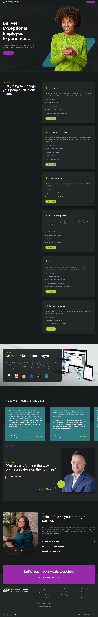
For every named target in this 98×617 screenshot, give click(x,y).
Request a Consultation (49, 577)
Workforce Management (45, 595)
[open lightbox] (61, 484)
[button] (24, 2)
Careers (83, 595)
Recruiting (64, 595)
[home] (11, 2)
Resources (48, 2)
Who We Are (40, 2)
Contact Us (82, 2)
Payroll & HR (41, 592)
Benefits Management (44, 601)
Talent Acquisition (43, 598)
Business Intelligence (44, 606)
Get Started (91, 2)
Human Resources (67, 592)
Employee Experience (44, 604)
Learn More (51, 118)
